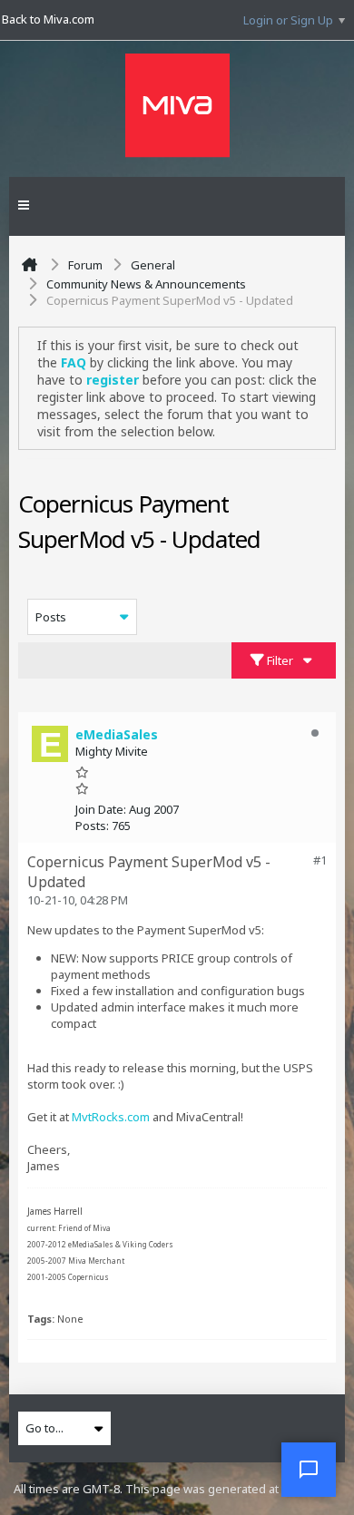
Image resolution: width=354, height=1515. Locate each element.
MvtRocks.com (111, 1117)
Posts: (92, 825)
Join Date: (100, 809)
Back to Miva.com (48, 19)
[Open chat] (308, 1469)
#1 (320, 860)
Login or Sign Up (288, 20)
